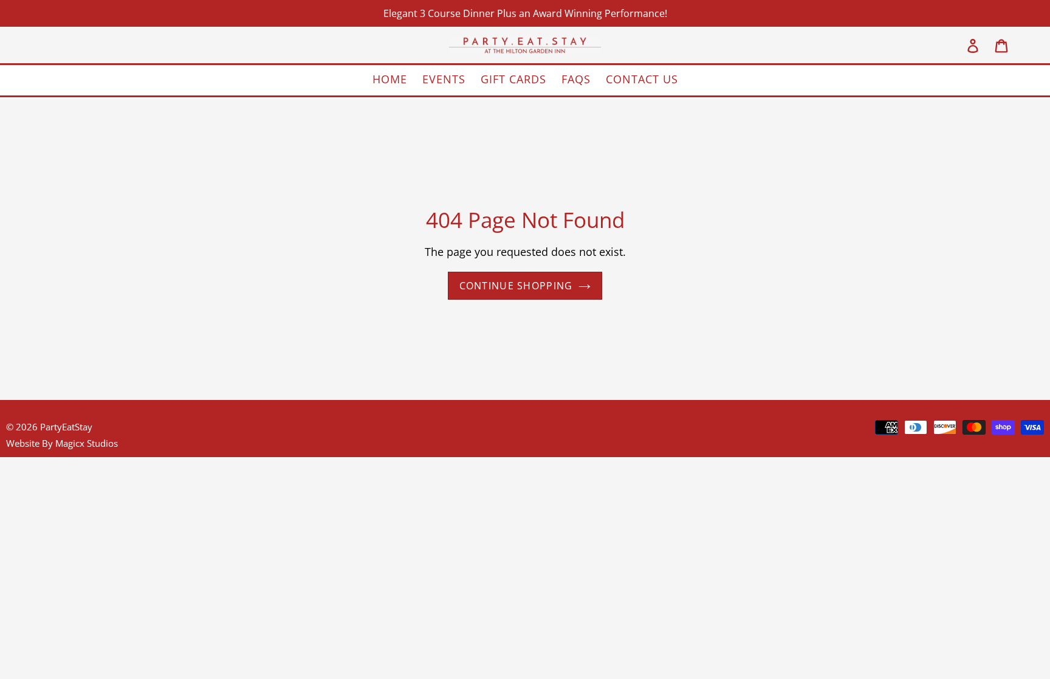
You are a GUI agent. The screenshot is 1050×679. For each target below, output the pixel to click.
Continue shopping (516, 285)
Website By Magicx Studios (62, 443)
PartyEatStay (66, 427)
